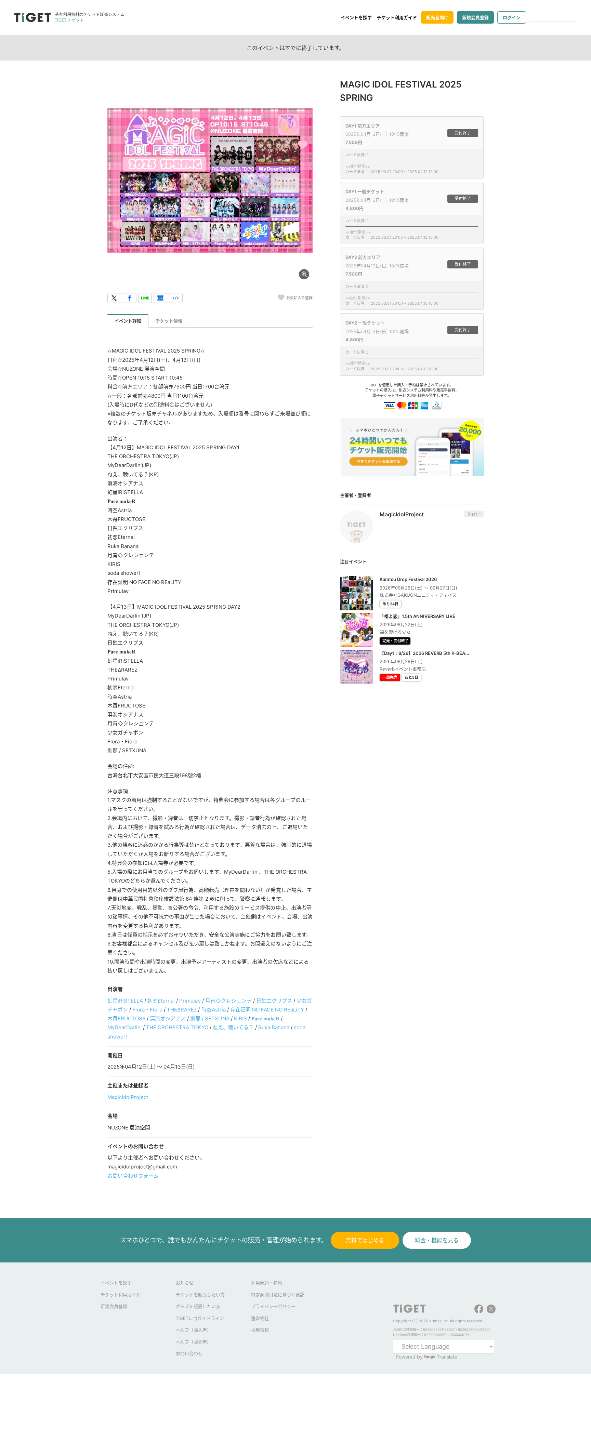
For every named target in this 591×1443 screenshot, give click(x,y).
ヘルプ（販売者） (193, 1342)
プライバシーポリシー (273, 1306)
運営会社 (260, 1318)
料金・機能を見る (437, 1240)
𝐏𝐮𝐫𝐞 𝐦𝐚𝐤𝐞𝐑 (265, 1018)
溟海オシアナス (168, 1018)
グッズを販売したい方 (198, 1306)
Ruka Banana (273, 1027)
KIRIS (240, 1018)
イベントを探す (356, 17)
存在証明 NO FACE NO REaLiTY (267, 1009)
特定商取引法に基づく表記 (277, 1294)
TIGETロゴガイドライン (200, 1318)
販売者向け (437, 17)
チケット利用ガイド (397, 17)
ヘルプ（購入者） (193, 1330)
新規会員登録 (475, 17)
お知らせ (185, 1282)
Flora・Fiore (147, 1009)
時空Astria (213, 1009)
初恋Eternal (161, 1000)
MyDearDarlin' (124, 1027)
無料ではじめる (365, 1240)
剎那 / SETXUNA (209, 1018)
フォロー (474, 514)
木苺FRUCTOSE (126, 1018)
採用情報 (260, 1330)
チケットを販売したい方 (200, 1294)
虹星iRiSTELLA (125, 1000)
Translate (447, 1357)
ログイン (512, 17)
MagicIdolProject (127, 1097)
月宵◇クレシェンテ (228, 1000)
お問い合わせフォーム (133, 1176)
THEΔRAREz (182, 1009)
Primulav (189, 1000)
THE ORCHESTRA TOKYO (177, 1027)
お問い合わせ (189, 1353)
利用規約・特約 (266, 1282)
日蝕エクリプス (274, 1000)
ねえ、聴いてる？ (233, 1027)
